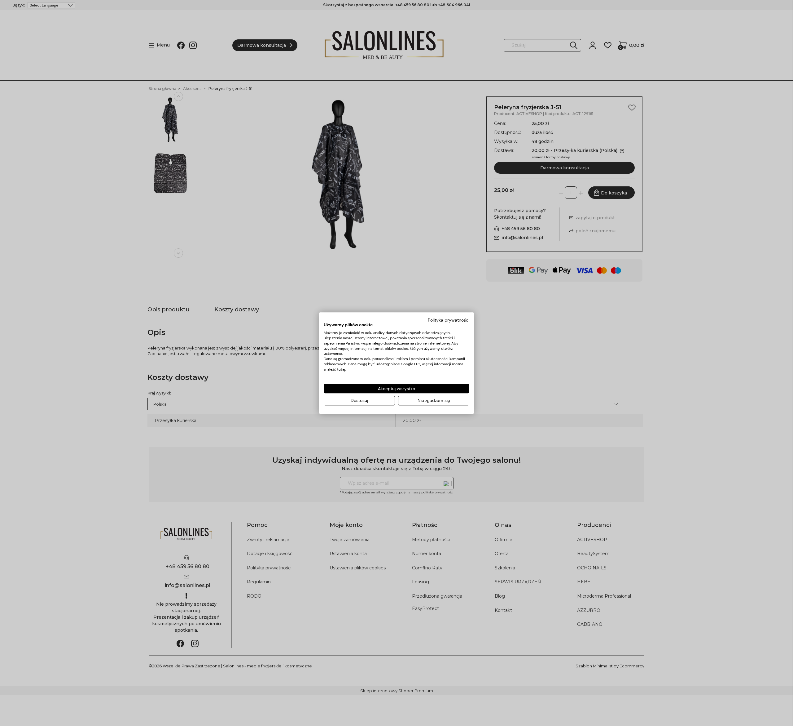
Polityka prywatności (448, 320)
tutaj (341, 369)
